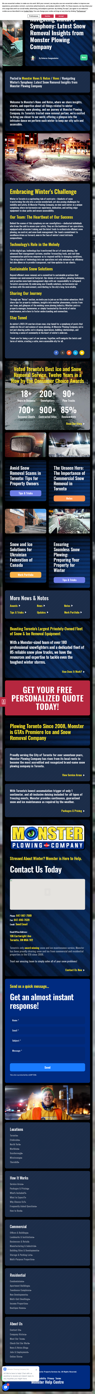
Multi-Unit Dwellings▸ (20, 1299)
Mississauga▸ (16, 1157)
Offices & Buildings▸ (19, 1232)
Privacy (50, 1378)
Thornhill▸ (14, 1162)
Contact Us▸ (15, 1329)
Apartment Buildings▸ (20, 1285)
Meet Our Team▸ (17, 1338)
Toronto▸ (14, 1135)
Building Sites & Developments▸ (24, 1250)
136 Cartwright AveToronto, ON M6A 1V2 (21, 938)
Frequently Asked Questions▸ (23, 1206)
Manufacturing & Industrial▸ (23, 1245)
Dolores (44, 58)
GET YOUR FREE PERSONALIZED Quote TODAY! (47, 698)
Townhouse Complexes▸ (21, 1290)
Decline (47, 16)
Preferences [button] (81, 11)
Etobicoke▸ (15, 1139)
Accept (61, 16)
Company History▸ (18, 1334)
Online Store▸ (16, 1356)
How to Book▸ (16, 1210)
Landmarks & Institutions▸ (22, 1237)
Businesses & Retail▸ (20, 1241)
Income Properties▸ (19, 1303)
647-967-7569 (23, 915)
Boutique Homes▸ (18, 1307)
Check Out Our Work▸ (20, 1343)
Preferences (33, 16)
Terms (58, 1378)
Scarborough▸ (16, 1153)
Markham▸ (15, 1148)
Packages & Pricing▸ (19, 1188)
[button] (56, 352)
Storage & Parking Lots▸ (21, 1254)
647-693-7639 (21, 920)
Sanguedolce (53, 58)
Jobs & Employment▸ (19, 1352)
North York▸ (15, 1144)
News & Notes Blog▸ (19, 1347)
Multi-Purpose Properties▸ (22, 1259)
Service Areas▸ (17, 1184)
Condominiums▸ (17, 1281)
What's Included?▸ (18, 1192)
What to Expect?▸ (18, 1197)
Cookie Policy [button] (28, 11)
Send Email (21, 924)
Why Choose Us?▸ (18, 1201)
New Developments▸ (19, 1294)
